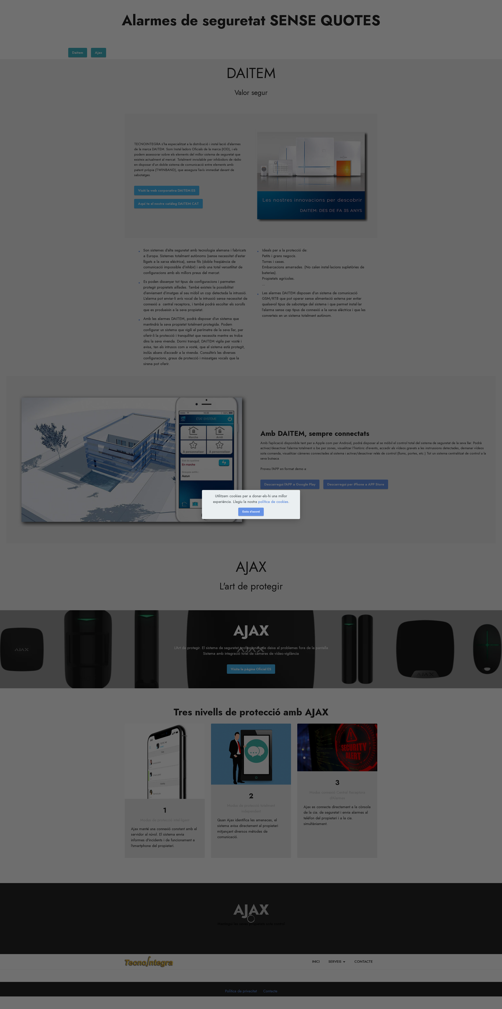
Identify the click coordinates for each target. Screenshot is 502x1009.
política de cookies (273, 501)
